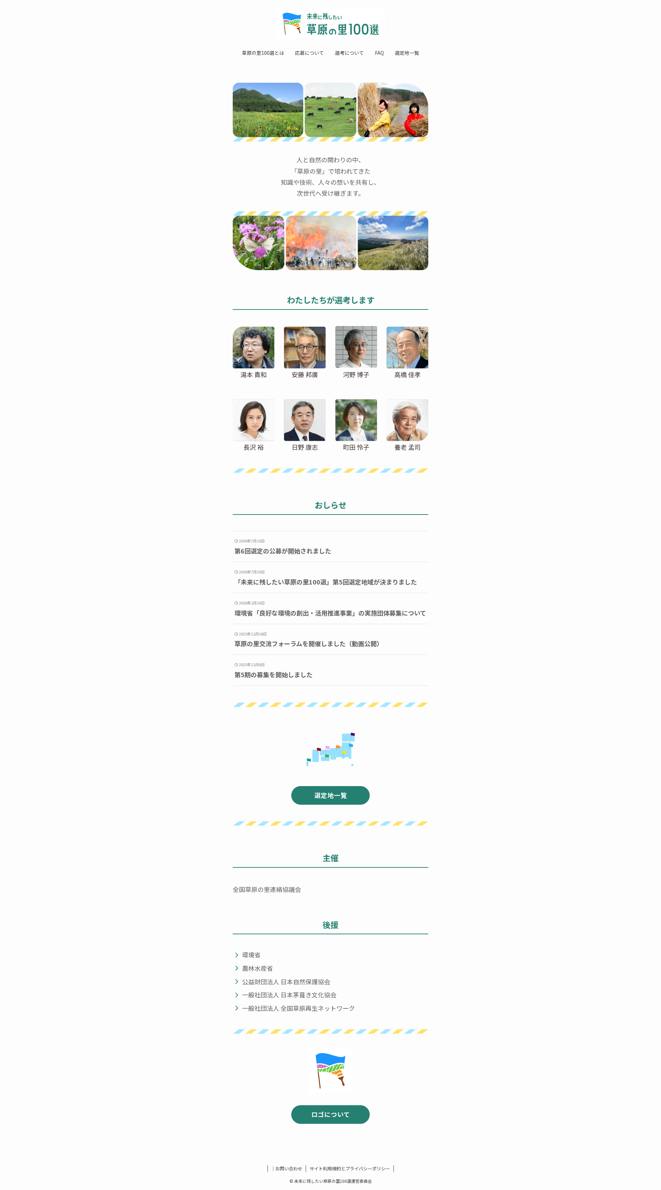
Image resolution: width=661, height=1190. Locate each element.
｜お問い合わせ (286, 1168)
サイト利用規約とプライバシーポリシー (349, 1168)
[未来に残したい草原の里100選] (330, 23)
